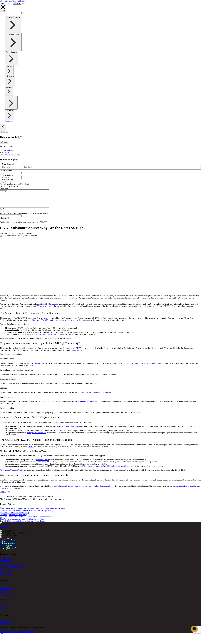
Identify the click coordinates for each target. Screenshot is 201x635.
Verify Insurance (6, 620)
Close (3, 10)
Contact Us (9, 121)
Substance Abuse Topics (36, 521)
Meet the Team (5, 606)
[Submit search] (23, 13)
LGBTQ (7, 521)
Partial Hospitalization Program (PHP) (14, 565)
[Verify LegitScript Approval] (8, 549)
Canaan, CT (4, 584)
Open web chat (14, 155)
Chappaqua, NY (6, 589)
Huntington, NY (6, 591)
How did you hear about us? (14, 184)
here (6, 499)
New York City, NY (7, 593)
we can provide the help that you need (96, 486)
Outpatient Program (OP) (9, 569)
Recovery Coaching (7, 571)
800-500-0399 (8, 150)
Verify (2, 209)
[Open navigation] (23, 3)
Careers (3, 608)
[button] (194, 629)
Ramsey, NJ (4, 595)
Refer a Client (5, 622)
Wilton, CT (4, 587)
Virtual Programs (6, 573)
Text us (6, 153)
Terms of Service (27, 632)
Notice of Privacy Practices (10, 632)
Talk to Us (17, 3)
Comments (4, 188)
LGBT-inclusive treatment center (66, 486)
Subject (6, 180)
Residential (4, 563)
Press (2, 610)
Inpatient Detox (5, 559)
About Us (3, 604)
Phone (6, 175)
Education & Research (18, 521)
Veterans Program (6, 575)
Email (6, 171)
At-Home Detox (6, 561)
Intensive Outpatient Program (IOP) (13, 567)
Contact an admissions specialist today (187, 486)
